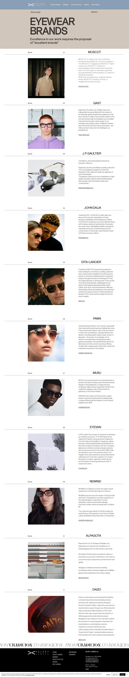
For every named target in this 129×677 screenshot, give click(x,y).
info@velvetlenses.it (92, 660)
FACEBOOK (72, 654)
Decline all (115, 674)
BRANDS (55, 657)
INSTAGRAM (72, 652)
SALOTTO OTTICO (58, 659)
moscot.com (83, 86)
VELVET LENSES (57, 654)
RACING (55, 662)
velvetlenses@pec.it (92, 661)
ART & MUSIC (57, 664)
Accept (122, 674)
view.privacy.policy (30, 675)
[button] (46, 129)
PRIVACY (87, 669)
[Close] (127, 674)
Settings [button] (108, 674)
